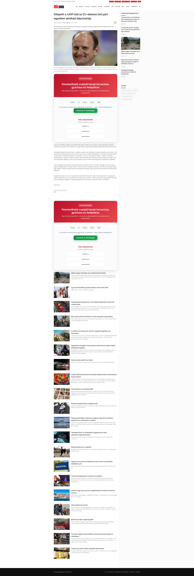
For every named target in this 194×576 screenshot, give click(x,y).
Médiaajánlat (126, 572)
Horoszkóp (134, 6)
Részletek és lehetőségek (85, 110)
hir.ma (58, 572)
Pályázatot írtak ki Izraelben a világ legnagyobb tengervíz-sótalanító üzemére (130, 61)
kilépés (129, 93)
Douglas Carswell (126, 90)
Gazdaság (94, 6)
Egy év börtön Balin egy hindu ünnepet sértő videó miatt (89, 287)
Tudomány (107, 6)
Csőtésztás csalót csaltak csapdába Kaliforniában (87, 548)
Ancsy (59, 22)
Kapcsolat (132, 572)
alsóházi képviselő (127, 99)
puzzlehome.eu (85, 131)
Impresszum (110, 572)
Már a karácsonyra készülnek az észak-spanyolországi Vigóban (92, 316)
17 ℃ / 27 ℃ (57, 1)
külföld (135, 90)
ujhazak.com (85, 126)
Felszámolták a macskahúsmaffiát (82, 389)
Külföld (87, 6)
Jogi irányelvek (118, 572)
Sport (127, 6)
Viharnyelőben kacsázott (79, 505)
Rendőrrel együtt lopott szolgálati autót (84, 403)
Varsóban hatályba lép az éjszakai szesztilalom (86, 476)
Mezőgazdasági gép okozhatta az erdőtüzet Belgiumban (128, 72)
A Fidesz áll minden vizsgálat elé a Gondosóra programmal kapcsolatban (130, 29)
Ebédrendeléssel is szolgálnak (81, 447)
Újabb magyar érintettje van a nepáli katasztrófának (88, 273)
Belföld (81, 6)
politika (124, 93)
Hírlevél (138, 572)
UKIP (134, 93)
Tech (112, 6)
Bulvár (100, 6)
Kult (123, 6)
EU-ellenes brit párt (127, 96)
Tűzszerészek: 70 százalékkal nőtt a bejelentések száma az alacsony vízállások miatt (130, 19)
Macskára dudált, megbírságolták (82, 519)
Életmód (118, 6)
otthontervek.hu (85, 136)
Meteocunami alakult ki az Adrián (82, 360)
